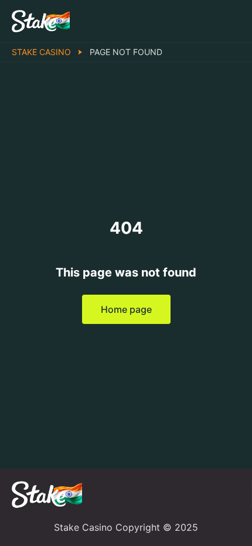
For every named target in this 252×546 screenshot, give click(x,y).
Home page (126, 309)
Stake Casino (41, 52)
